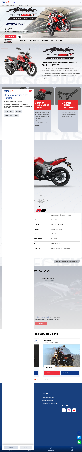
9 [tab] (47, 379)
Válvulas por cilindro (36, 238)
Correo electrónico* (48, 278)
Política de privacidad (42, 317)
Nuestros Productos (10, 5)
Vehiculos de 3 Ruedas (11, 115)
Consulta (59, 41)
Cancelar (11, 447)
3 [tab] (38, 379)
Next (44, 136)
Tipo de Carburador (35, 234)
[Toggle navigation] (80, 2)
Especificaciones (47, 41)
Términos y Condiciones (48, 397)
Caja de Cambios (35, 248)
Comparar (79, 433)
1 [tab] (34, 379)
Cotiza (9, 37)
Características (34, 41)
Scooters (18, 111)
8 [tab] (45, 379)
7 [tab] (44, 379)
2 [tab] (37, 379)
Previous (38, 136)
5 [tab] (41, 379)
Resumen (23, 41)
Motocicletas (8, 111)
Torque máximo (34, 229)
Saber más (65, 373)
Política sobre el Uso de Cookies (50, 403)
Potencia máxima (35, 224)
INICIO (3, 5)
